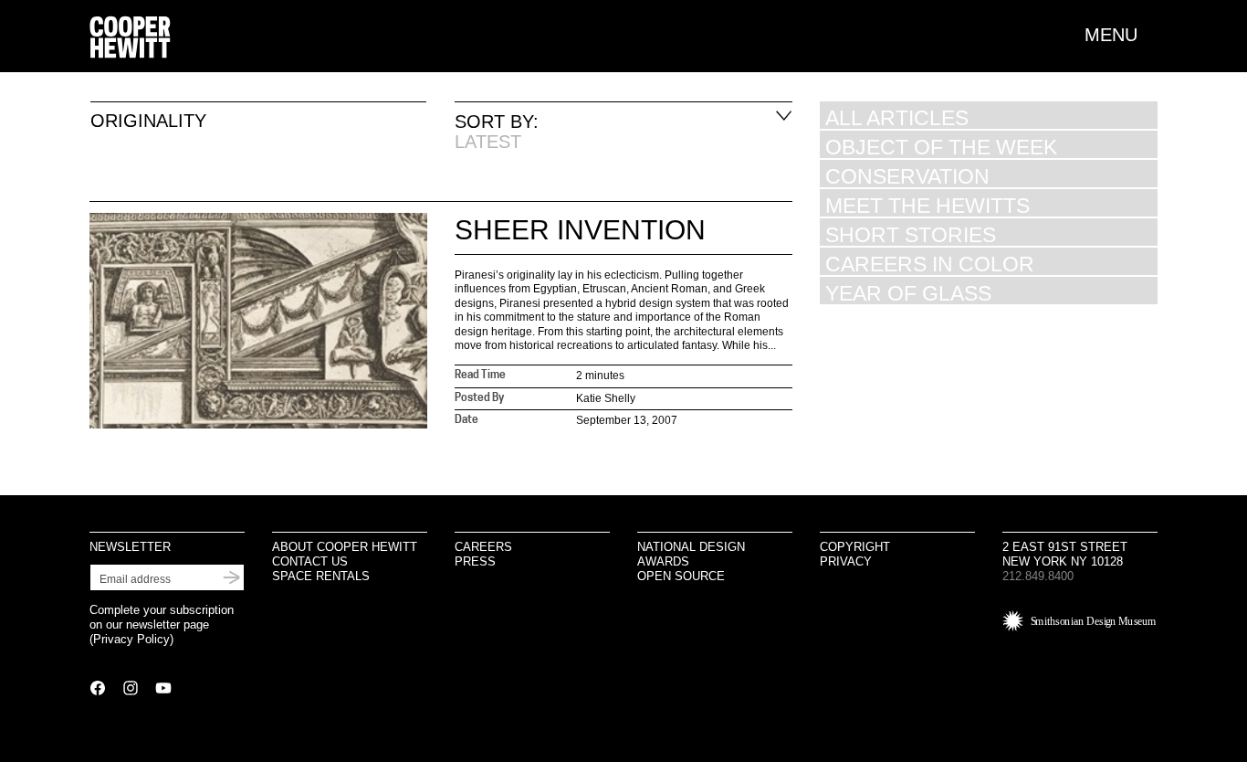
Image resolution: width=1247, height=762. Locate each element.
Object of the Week (941, 146)
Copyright (855, 547)
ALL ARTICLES (897, 117)
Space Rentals (321, 576)
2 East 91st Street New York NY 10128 (1064, 554)
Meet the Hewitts (927, 205)
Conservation (907, 175)
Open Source (681, 576)
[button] (1121, 35)
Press (475, 561)
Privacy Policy (131, 639)
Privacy (846, 561)
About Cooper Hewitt (344, 547)
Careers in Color (929, 263)
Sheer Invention (580, 230)
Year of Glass (908, 292)
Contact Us (310, 561)
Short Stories (910, 234)
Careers (483, 547)
